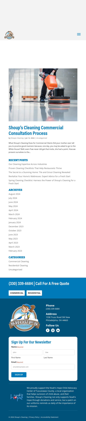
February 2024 (15, 218)
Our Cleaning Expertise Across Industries (28, 164)
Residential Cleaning (18, 265)
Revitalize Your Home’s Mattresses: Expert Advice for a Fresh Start (39, 176)
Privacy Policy (34, 417)
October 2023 (15, 230)
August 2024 (14, 194)
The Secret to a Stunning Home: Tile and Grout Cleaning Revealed (39, 172)
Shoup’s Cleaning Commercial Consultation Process (36, 130)
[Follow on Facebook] (47, 330)
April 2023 (13, 242)
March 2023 (14, 246)
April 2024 (13, 210)
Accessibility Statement (49, 417)
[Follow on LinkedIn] (58, 330)
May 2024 (13, 206)
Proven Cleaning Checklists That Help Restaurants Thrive (35, 168)
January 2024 (15, 222)
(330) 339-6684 (21, 283)
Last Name (48, 357)
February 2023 (15, 250)
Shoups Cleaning (17, 138)
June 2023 (13, 234)
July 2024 (13, 198)
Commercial (16, 293)
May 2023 (13, 238)
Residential (34, 293)
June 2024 (13, 202)
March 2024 (14, 214)
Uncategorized (41, 138)
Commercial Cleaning (19, 261)
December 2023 (16, 226)
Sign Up (19, 375)
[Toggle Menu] (79, 34)
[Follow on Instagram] (53, 330)
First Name (15, 357)
